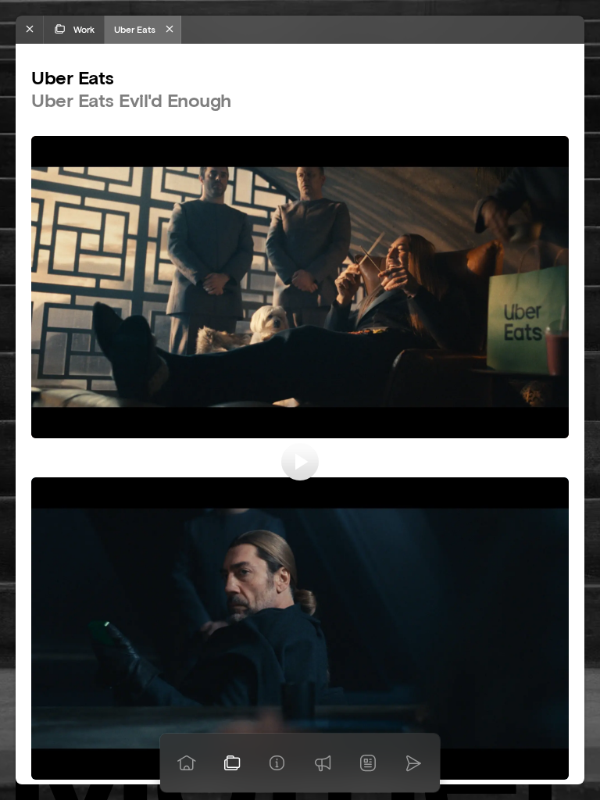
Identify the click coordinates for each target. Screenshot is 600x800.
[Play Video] (300, 461)
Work (84, 29)
